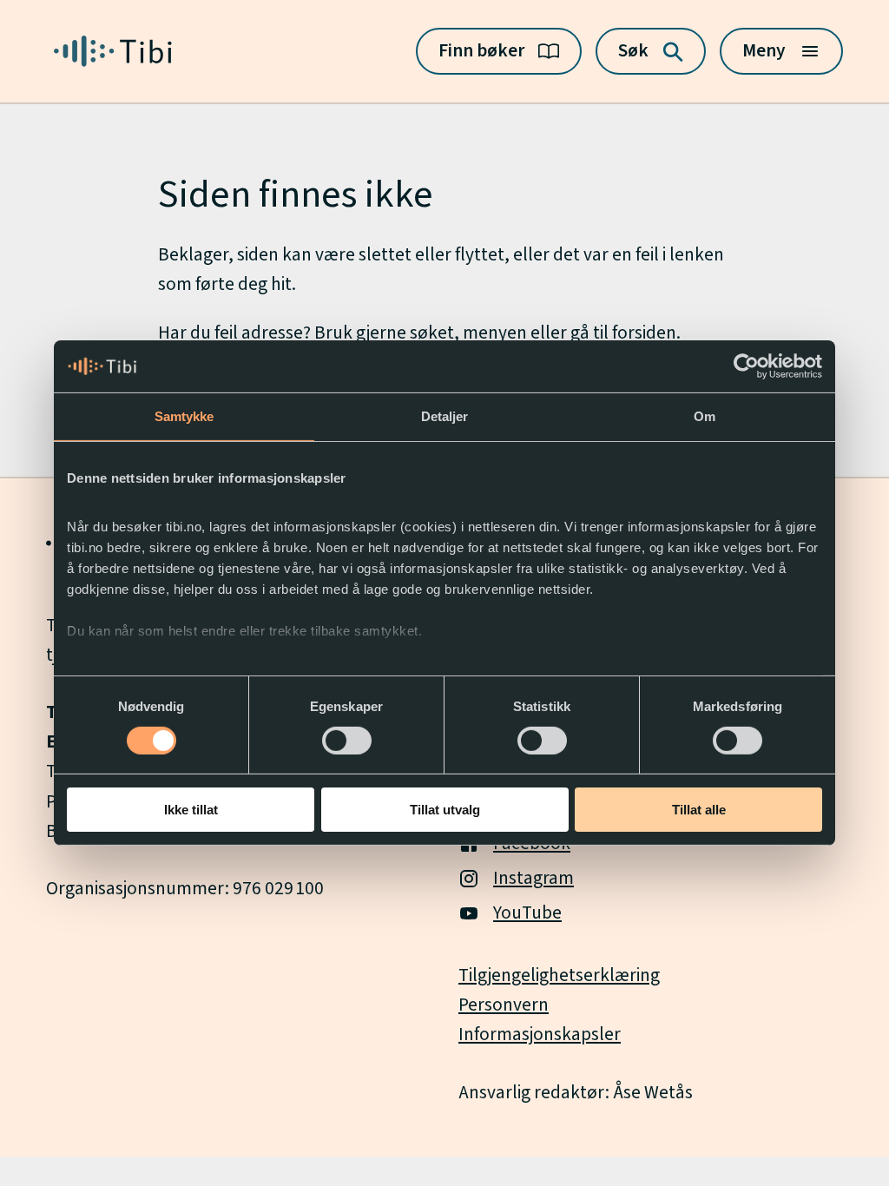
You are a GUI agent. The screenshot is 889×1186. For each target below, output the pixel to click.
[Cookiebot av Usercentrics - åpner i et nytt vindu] (746, 366)
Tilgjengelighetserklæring (559, 975)
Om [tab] (704, 416)
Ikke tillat (191, 809)
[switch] (347, 740)
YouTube (527, 912)
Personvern (503, 1005)
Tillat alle (699, 809)
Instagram (533, 878)
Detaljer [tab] (445, 416)
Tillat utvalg (445, 809)
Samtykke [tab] (184, 416)
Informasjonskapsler (539, 1034)
